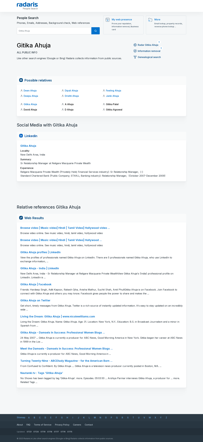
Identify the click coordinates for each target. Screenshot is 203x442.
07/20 (36, 432)
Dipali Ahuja (71, 90)
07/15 (69, 432)
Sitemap (21, 417)
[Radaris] (27, 4)
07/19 (43, 432)
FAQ (28, 424)
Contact (89, 424)
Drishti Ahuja (72, 95)
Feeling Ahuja (113, 90)
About (20, 424)
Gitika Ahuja (30, 104)
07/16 (63, 432)
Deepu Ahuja (31, 95)
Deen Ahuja (30, 90)
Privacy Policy (62, 424)
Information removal (149, 51)
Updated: (21, 432)
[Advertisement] (101, 69)
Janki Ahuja (112, 95)
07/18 (49, 432)
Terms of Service (42, 424)
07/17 (56, 432)
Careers (77, 424)
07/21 (29, 432)
